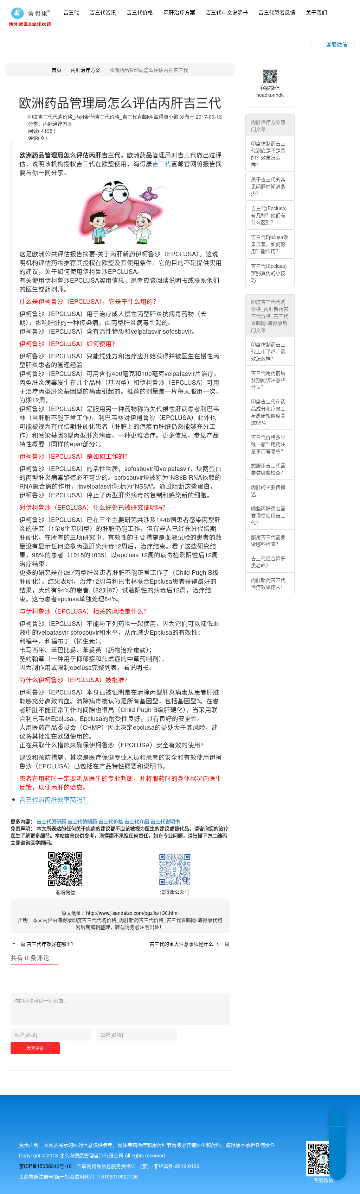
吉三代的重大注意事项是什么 (181, 943)
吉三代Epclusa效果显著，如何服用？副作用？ (269, 243)
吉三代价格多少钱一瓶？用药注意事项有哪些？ (268, 443)
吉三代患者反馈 (276, 12)
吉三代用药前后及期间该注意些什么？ (268, 379)
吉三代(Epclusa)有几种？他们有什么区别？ (269, 215)
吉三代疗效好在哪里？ (51, 943)
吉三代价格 (140, 12)
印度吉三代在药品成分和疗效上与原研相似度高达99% (268, 412)
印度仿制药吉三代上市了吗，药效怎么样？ (268, 351)
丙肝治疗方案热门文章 (268, 125)
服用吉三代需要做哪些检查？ (268, 540)
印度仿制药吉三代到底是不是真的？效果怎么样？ (268, 154)
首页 (57, 69)
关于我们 (316, 12)
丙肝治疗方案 (179, 12)
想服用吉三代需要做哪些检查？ (268, 469)
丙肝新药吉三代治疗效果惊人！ (268, 583)
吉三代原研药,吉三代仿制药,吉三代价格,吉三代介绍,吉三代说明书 (107, 821)
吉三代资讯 (103, 12)
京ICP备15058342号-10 (45, 1165)
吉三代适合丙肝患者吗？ (268, 562)
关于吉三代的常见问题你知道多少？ (268, 186)
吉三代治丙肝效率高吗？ (54, 799)
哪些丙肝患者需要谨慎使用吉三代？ (268, 515)
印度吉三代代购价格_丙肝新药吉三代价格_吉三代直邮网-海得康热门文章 (269, 315)
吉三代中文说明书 (227, 12)
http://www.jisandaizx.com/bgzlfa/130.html (132, 912)
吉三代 (71, 12)
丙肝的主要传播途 (268, 490)
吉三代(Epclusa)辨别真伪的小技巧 (269, 272)
